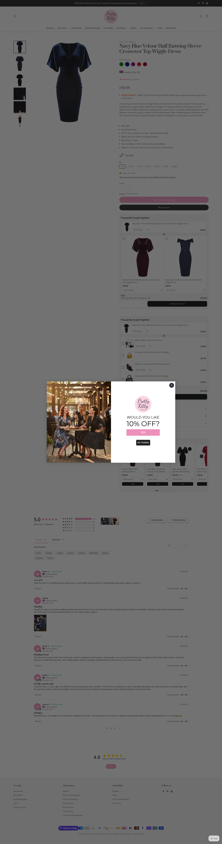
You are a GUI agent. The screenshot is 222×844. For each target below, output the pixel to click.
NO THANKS (143, 442)
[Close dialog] (171, 385)
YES (143, 432)
